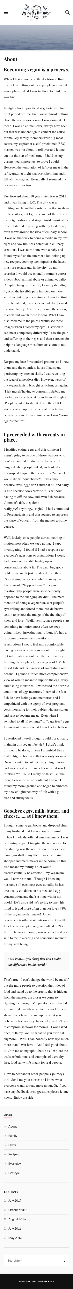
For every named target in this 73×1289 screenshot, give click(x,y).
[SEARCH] (63, 1260)
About (10, 59)
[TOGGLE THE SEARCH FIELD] (67, 12)
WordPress (45, 1281)
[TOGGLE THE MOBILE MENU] (6, 12)
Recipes (13, 1154)
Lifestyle (14, 1173)
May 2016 (15, 1238)
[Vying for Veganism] (37, 19)
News (12, 1145)
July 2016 (14, 1228)
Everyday (14, 1163)
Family (12, 1135)
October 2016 (17, 1210)
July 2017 (14, 1200)
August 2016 (17, 1219)
